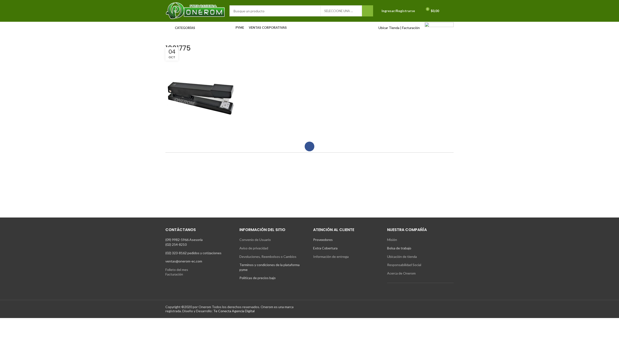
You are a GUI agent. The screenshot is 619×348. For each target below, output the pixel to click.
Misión (392, 240)
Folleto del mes (176, 270)
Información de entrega (331, 256)
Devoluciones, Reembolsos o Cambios (267, 256)
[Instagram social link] (386, 309)
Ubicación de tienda (402, 256)
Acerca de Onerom (401, 273)
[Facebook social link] (309, 146)
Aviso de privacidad (253, 248)
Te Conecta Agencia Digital (234, 311)
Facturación (411, 28)
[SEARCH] (367, 10)
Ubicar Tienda (388, 28)
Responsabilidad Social (404, 265)
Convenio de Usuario (255, 240)
